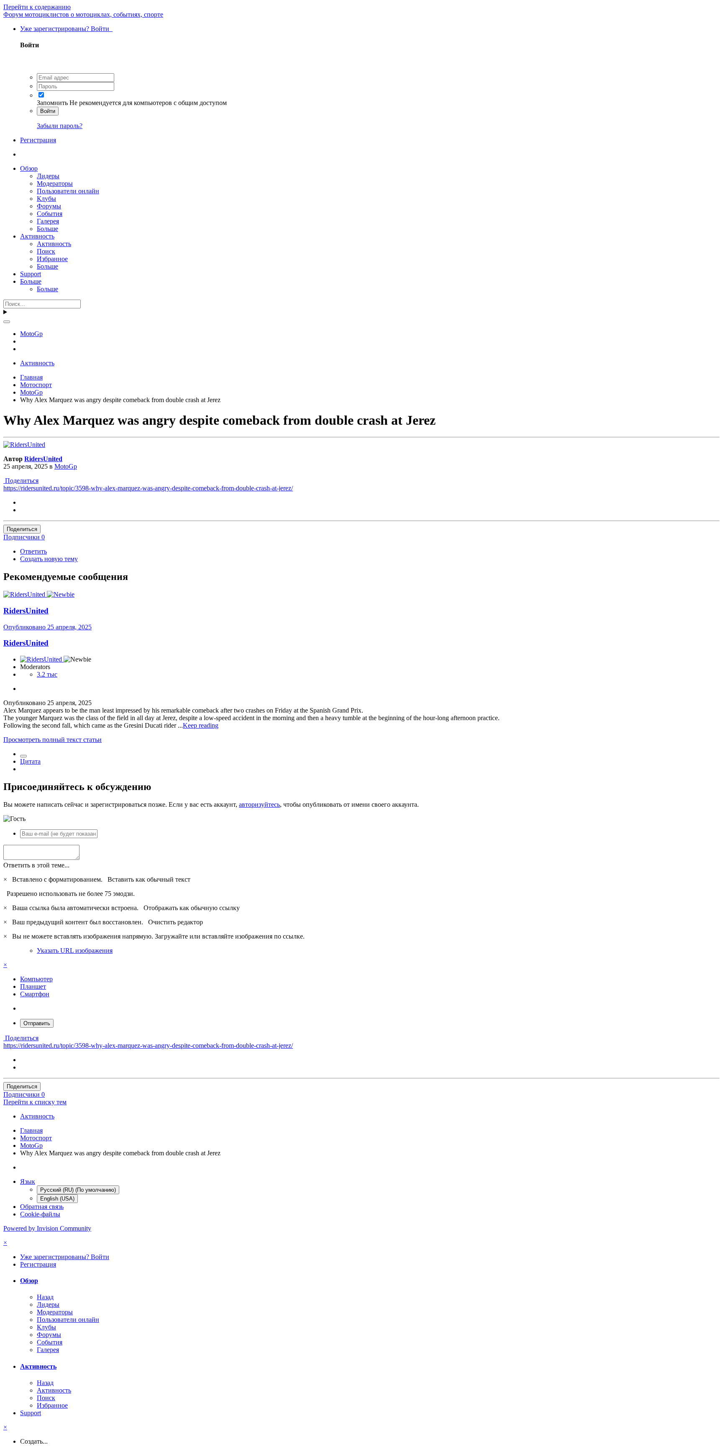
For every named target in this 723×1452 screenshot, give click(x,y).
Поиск (46, 251)
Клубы (46, 198)
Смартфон (34, 994)
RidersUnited (43, 458)
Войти (47, 111)
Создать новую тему (49, 558)
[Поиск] (6, 322)
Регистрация (38, 140)
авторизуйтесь (259, 804)
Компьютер (36, 979)
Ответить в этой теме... (36, 865)
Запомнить (52, 102)
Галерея (48, 221)
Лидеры (48, 176)
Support (30, 273)
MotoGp (65, 466)
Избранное (52, 258)
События (49, 213)
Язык (27, 1181)
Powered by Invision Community (47, 1228)
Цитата (30, 761)
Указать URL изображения (75, 950)
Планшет (33, 986)
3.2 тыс (47, 674)
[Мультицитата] (23, 756)
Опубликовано (47, 627)
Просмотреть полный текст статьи (52, 739)
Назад (45, 1297)
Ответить (33, 551)
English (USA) (57, 1198)
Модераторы (55, 183)
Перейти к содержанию (37, 6)
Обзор (29, 168)
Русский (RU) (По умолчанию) (78, 1190)
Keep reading (200, 725)
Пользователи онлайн (68, 191)
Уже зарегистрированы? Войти (66, 28)
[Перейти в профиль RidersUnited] (24, 444)
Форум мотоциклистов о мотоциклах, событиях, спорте (83, 14)
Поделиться (20, 480)
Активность (37, 236)
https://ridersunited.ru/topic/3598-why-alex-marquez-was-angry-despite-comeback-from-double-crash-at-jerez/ (148, 488)
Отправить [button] (36, 1023)
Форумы (49, 206)
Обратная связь (42, 1206)
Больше (47, 228)
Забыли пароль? (59, 125)
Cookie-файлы (40, 1214)
